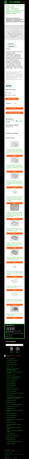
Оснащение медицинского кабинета (14, 441)
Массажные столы (10, 387)
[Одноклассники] (8, 86)
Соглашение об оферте (18, 454)
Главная (8, 5)
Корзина (22, 2)
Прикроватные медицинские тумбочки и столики (15, 411)
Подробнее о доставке (12, 133)
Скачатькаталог (11, 352)
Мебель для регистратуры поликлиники (15, 393)
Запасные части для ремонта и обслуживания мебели (13, 369)
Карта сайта (6, 456)
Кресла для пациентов (11, 380)
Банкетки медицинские (11, 362)
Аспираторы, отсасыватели (12, 360)
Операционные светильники (12, 406)
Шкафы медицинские (11, 439)
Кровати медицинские (11, 383)
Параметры (11, 46)
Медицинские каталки (11, 400)
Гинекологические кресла (12, 364)
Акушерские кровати (11, 358)
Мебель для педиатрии (11, 391)
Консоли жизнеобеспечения (12, 378)
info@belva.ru (7, 455)
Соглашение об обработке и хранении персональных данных (12, 452)
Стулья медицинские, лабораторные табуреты (14, 420)
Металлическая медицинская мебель (14, 404)
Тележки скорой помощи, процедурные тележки (15, 431)
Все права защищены (8, 454)
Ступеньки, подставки (11, 422)
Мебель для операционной (12, 389)
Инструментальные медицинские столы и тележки (15, 372)
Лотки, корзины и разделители (12, 10)
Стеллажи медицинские (11, 415)
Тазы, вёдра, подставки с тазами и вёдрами (14, 425)
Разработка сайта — (8, 458)
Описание (10, 43)
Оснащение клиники (11, 443)
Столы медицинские (11, 417)
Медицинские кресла (11, 402)
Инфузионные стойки (11, 374)
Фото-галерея (17, 352)
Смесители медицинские (12, 413)
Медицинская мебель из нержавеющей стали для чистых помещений (15, 398)
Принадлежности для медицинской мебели (14, 356)
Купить (15, 155)
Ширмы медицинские (11, 437)
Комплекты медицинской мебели (13, 376)
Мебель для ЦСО (10, 395)
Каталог (13, 5)
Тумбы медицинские (11, 433)
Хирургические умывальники (13, 435)
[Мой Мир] (10, 86)
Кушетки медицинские (11, 385)
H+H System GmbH (10, 120)
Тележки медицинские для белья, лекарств (14, 428)
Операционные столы (11, 408)
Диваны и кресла (10, 366)
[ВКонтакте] (6, 86)
